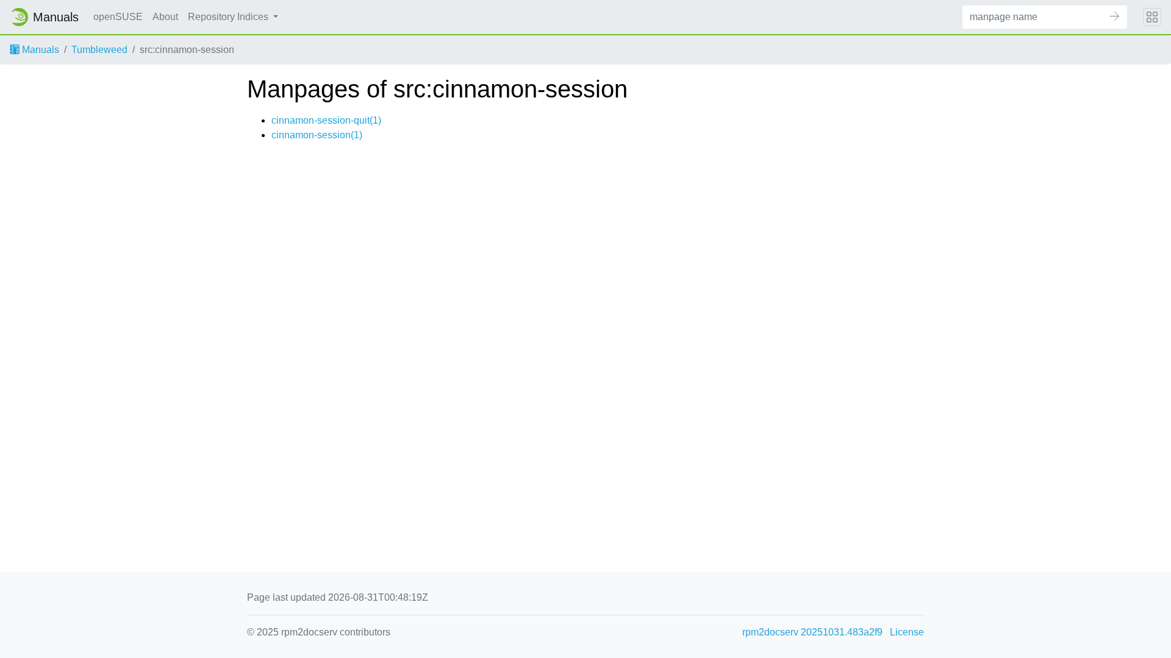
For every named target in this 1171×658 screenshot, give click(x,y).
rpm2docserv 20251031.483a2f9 (812, 632)
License (907, 632)
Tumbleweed (99, 49)
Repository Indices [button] (229, 17)
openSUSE (118, 17)
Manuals (39, 49)
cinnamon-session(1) (316, 135)
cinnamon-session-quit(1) (326, 120)
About (165, 17)
